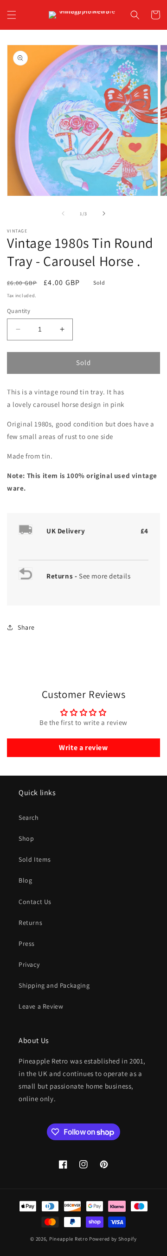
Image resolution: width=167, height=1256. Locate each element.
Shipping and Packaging (54, 985)
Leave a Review (41, 1006)
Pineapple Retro (68, 1239)
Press (27, 943)
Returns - (62, 576)
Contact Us (35, 901)
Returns (30, 922)
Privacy (29, 964)
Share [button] (26, 627)
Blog (25, 880)
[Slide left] (63, 213)
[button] (11, 15)
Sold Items (35, 859)
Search (29, 817)
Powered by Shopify (113, 1239)
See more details (105, 576)
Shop (26, 838)
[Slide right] (104, 213)
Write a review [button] (83, 747)
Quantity (18, 311)
